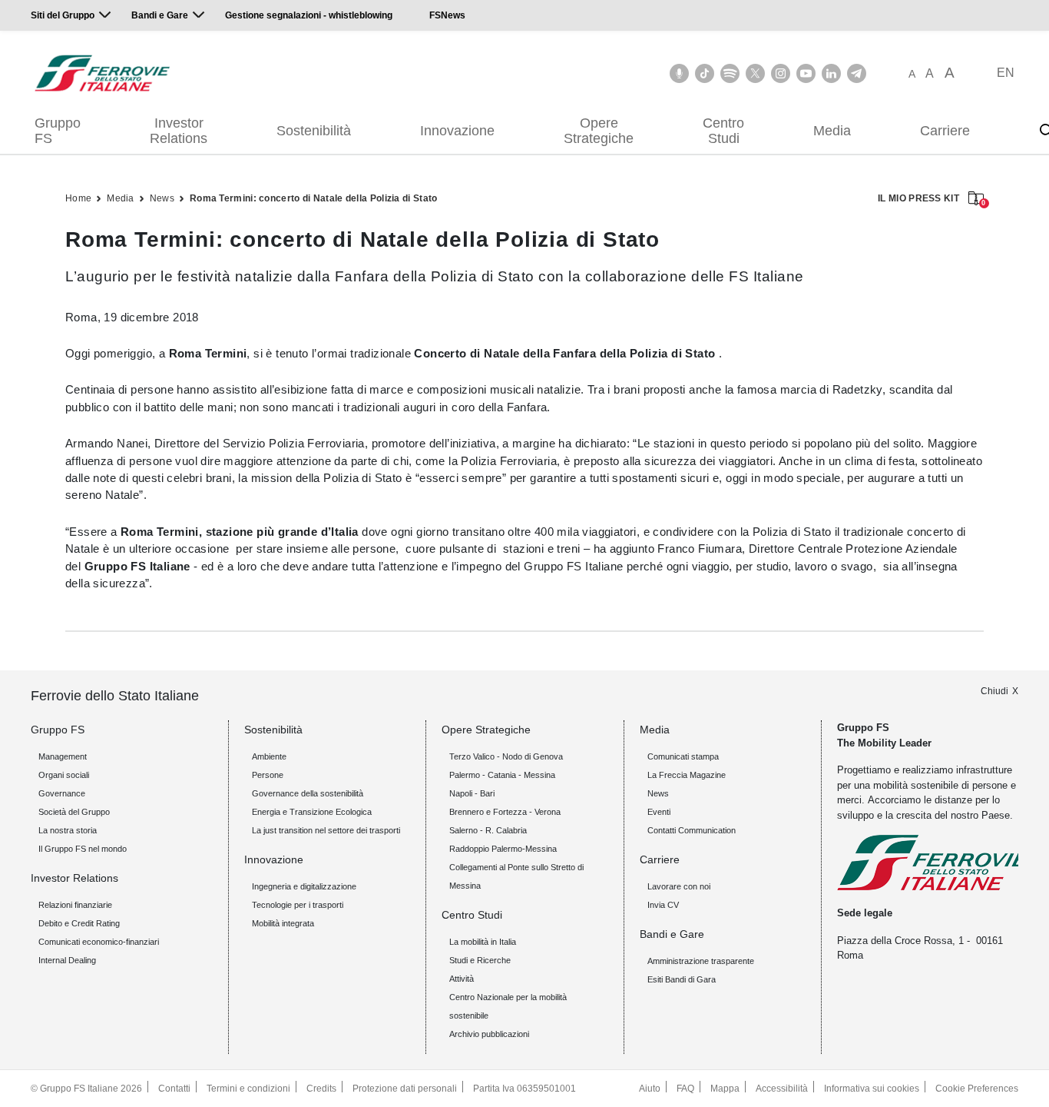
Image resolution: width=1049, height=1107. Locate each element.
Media (832, 130)
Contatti (174, 1088)
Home (78, 198)
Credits (321, 1088)
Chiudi (994, 691)
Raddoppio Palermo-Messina (503, 848)
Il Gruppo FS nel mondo (82, 848)
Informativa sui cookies (871, 1088)
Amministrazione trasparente (700, 961)
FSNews (447, 15)
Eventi (658, 811)
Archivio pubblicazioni (489, 1034)
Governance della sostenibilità (307, 793)
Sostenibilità (313, 130)
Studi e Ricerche (480, 960)
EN (1005, 72)
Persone (267, 775)
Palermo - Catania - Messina (502, 775)
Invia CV (663, 904)
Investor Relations (178, 130)
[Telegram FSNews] (856, 73)
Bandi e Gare (159, 15)
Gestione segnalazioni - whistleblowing (308, 15)
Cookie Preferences (976, 1088)
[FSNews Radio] (679, 73)
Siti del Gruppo (62, 15)
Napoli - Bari (472, 793)
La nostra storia (67, 830)
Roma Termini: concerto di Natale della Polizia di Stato (314, 198)
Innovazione (457, 130)
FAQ (685, 1088)
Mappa (725, 1088)
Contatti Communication (691, 830)
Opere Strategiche (599, 130)
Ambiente (269, 756)
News (162, 198)
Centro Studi (723, 130)
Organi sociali (63, 775)
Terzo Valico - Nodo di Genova (506, 756)
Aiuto (649, 1088)
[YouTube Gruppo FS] (806, 73)
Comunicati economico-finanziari (98, 941)
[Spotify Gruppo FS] (730, 73)
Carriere (945, 130)
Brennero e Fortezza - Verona (505, 811)
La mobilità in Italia (482, 941)
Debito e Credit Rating (79, 923)
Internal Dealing (67, 960)
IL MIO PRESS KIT (931, 199)
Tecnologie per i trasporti (297, 904)
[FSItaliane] (102, 73)
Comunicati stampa (683, 756)
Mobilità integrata (283, 923)
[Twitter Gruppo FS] (755, 73)
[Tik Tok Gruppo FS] (704, 73)
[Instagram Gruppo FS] (780, 73)
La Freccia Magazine (686, 775)
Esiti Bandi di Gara (681, 979)
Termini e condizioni (248, 1088)
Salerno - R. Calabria (488, 830)
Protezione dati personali (404, 1088)
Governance (61, 793)
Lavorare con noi (678, 886)
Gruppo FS (58, 130)
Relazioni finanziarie (75, 904)
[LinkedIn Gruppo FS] (831, 73)
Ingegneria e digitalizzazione (304, 886)
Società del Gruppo (74, 811)
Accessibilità (782, 1088)
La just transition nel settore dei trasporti (326, 830)
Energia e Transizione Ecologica (312, 811)
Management (62, 756)
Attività (461, 978)
